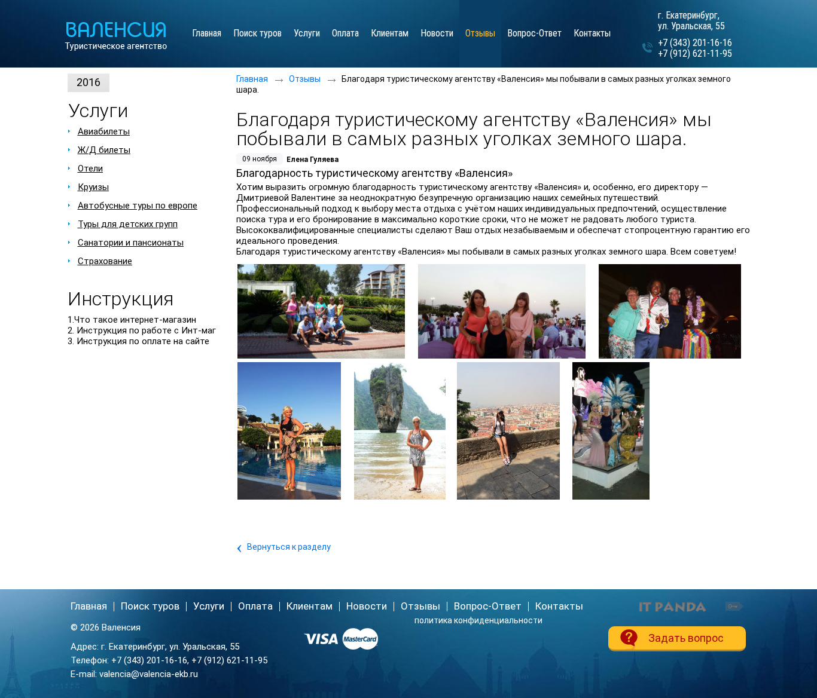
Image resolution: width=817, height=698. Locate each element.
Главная (252, 79)
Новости (366, 606)
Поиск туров (150, 606)
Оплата (255, 606)
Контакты (559, 606)
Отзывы (480, 33)
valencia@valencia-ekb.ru (148, 674)
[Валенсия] (121, 37)
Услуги (98, 110)
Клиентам (309, 606)
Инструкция (120, 298)
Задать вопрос (686, 638)
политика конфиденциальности (478, 620)
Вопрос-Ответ (488, 606)
